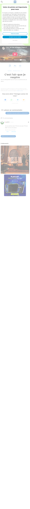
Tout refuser (15, 40)
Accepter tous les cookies (15, 37)
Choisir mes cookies (15, 33)
